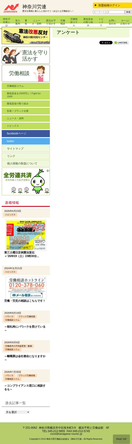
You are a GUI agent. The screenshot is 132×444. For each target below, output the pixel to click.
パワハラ (9, 316)
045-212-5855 (56, 431)
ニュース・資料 (36, 22)
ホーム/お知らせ (125, 22)
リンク (11, 156)
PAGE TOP (121, 439)
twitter (10, 141)
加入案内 (17, 22)
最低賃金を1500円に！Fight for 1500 (24, 95)
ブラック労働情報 (27, 316)
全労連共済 (48, 170)
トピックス (101, 22)
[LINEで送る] (121, 42)
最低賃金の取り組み (88, 22)
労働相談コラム (74, 22)
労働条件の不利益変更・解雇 (18, 346)
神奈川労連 (34, 6)
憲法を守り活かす (51, 22)
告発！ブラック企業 (18, 111)
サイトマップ (15, 148)
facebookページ (16, 133)
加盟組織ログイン (109, 5)
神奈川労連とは (6, 22)
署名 (26, 22)
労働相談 (62, 22)
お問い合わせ (112, 22)
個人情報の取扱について (22, 163)
